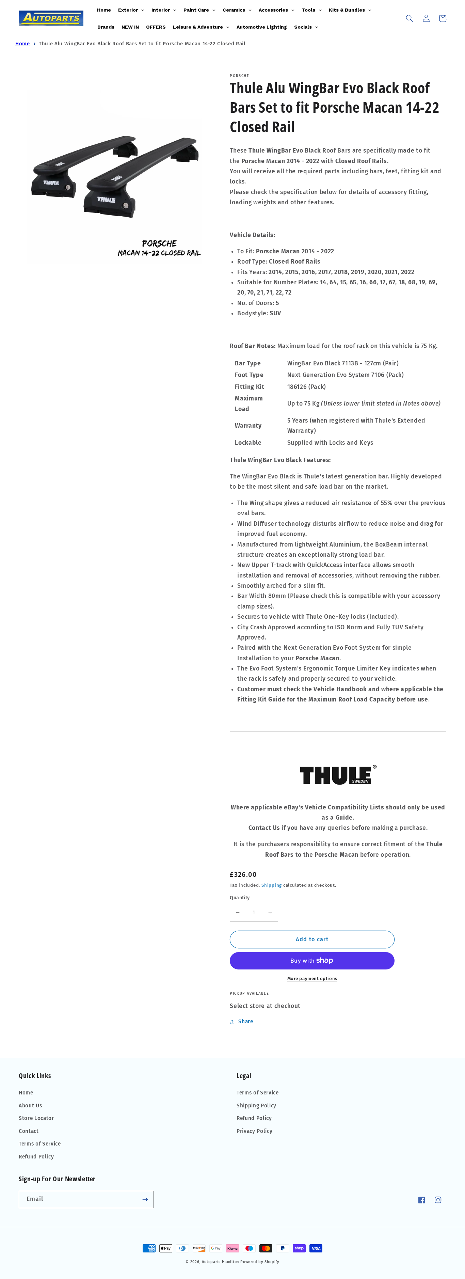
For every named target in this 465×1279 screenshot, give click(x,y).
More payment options (312, 978)
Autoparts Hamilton (220, 1262)
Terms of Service (40, 1144)
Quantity (240, 898)
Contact (29, 1131)
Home (22, 44)
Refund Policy (36, 1157)
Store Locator (36, 1118)
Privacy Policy (254, 1131)
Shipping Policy (256, 1106)
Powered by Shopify (259, 1262)
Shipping (271, 885)
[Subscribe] (145, 1200)
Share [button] (245, 1022)
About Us (30, 1106)
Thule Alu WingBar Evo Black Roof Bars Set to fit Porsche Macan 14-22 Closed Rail (142, 44)
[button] (409, 18)
